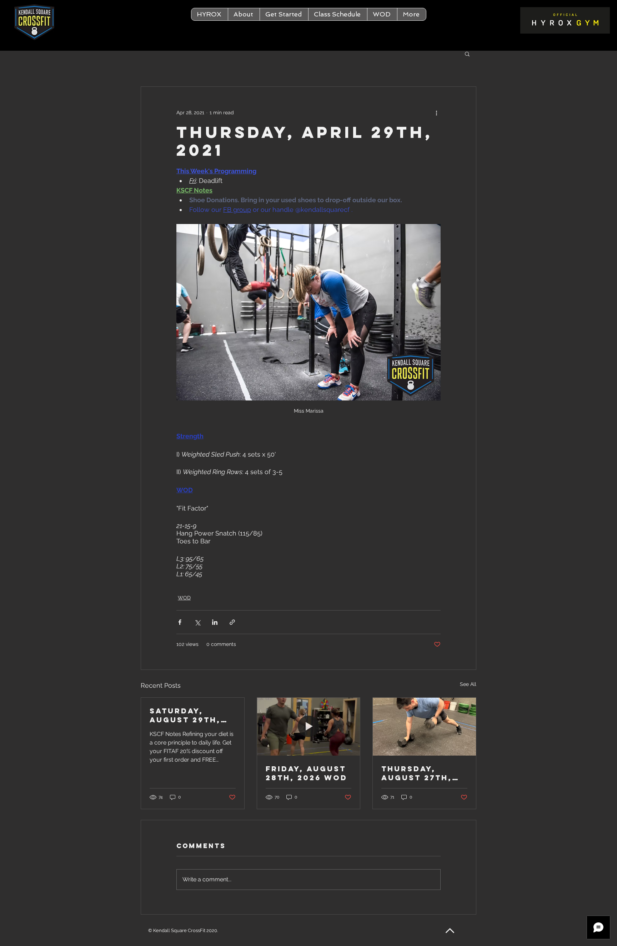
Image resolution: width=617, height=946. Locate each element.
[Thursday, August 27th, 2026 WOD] (424, 727)
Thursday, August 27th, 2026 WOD (416, 773)
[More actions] (436, 112)
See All (468, 684)
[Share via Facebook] (179, 622)
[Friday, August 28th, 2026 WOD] (308, 727)
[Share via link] (232, 622)
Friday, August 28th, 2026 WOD (306, 773)
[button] (244, 14)
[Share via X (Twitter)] (197, 622)
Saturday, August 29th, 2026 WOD (185, 715)
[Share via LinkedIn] (214, 622)
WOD (184, 598)
